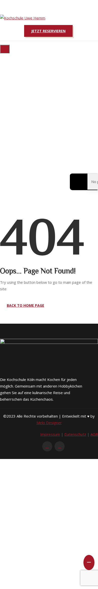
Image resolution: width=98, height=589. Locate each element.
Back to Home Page (25, 305)
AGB (94, 434)
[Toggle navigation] (5, 49)
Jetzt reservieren (48, 31)
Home (18, 114)
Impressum (50, 434)
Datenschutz (75, 434)
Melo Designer (49, 422)
